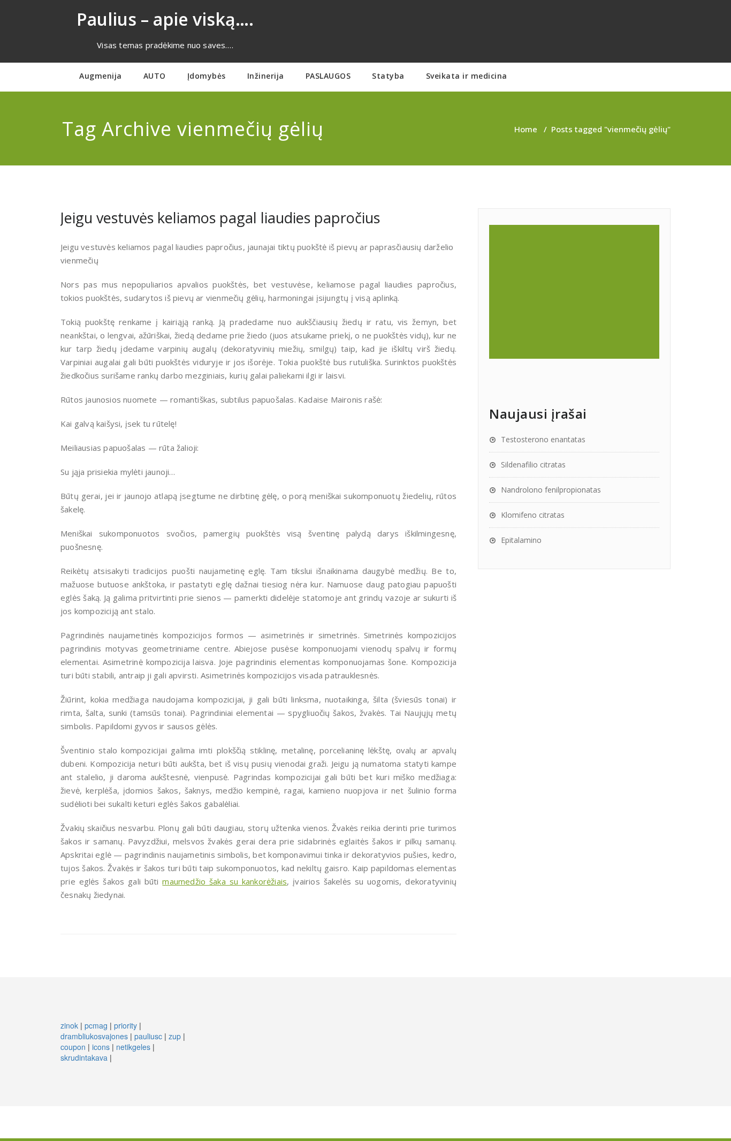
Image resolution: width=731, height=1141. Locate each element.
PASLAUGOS (328, 76)
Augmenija (100, 76)
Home (525, 129)
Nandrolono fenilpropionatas (551, 490)
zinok (69, 1025)
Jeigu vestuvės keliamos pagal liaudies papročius (220, 218)
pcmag (96, 1025)
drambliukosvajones (94, 1036)
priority (125, 1025)
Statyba (388, 76)
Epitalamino (521, 540)
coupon (73, 1046)
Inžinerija (265, 76)
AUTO (154, 76)
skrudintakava (84, 1057)
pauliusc (148, 1036)
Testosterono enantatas (543, 439)
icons (101, 1046)
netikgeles (133, 1046)
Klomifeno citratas (533, 515)
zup (175, 1036)
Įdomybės (206, 76)
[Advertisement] (576, 292)
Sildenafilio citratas (533, 464)
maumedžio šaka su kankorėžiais (224, 881)
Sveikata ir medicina (466, 76)
